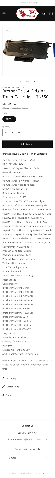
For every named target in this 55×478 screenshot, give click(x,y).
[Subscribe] (45, 458)
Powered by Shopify (39, 473)
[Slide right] (34, 81)
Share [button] (9, 395)
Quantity (6, 126)
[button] (4, 13)
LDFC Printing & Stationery (23, 473)
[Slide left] (21, 81)
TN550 (9, 119)
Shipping (5, 108)
